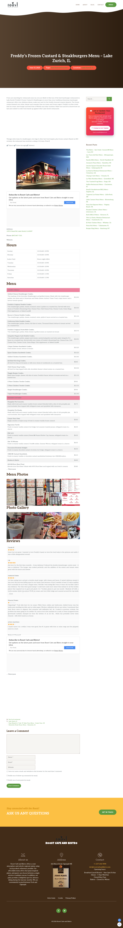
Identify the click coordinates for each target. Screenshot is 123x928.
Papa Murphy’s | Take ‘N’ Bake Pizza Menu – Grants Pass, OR (27, 723)
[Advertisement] (61, 40)
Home (78, 5)
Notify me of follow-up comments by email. (23, 776)
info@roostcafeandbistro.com (99, 867)
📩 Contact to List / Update (99, 128)
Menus (111, 5)
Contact (101, 5)
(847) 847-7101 (17, 235)
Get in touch (107, 812)
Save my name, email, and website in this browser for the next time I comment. (35, 771)
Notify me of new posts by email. (19, 780)
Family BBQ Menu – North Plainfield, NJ (99, 160)
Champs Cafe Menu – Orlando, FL (97, 176)
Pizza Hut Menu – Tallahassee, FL (97, 225)
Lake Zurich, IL (88, 68)
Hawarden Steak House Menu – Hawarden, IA (22, 725)
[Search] (109, 99)
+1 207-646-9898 (100, 864)
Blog (92, 5)
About (85, 5)
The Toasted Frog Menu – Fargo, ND (98, 182)
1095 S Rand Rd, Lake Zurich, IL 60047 (19, 231)
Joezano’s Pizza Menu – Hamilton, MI (98, 163)
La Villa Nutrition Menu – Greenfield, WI (100, 179)
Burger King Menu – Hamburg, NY (98, 228)
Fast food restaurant (59, 68)
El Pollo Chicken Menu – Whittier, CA (98, 223)
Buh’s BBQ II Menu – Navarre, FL (97, 215)
